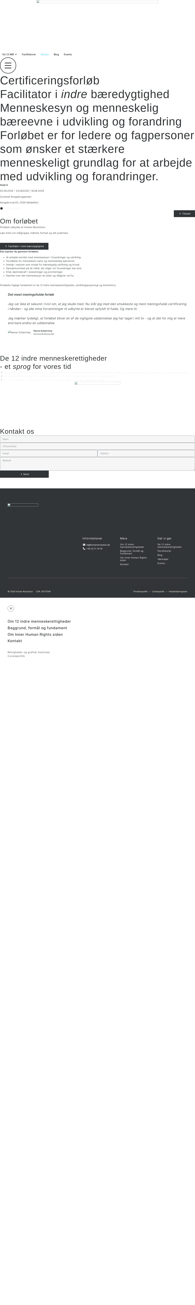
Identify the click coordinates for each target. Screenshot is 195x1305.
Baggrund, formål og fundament (132, 552)
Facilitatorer (164, 551)
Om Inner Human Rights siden (133, 558)
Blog (160, 555)
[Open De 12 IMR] (16, 54)
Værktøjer (163, 559)
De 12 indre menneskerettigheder (170, 545)
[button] (3, 318)
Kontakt (124, 564)
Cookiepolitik (16, 656)
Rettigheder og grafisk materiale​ (29, 652)
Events (161, 563)
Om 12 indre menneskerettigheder (132, 545)
